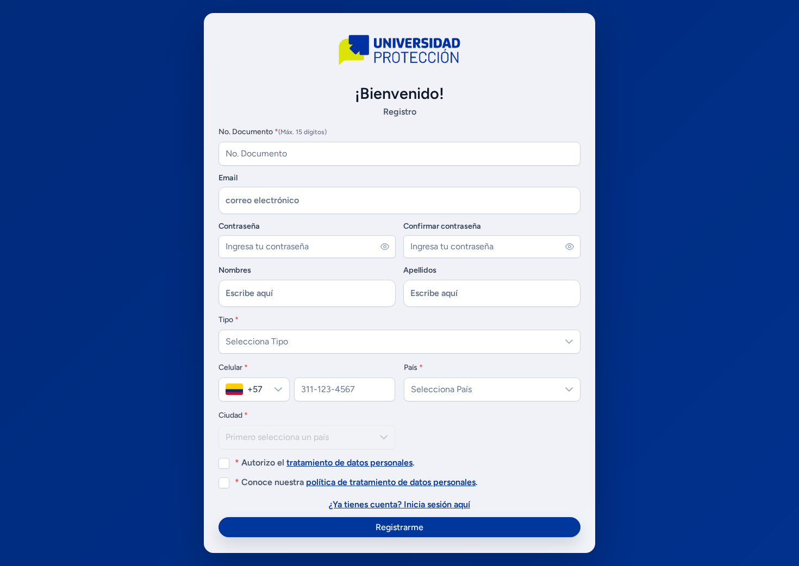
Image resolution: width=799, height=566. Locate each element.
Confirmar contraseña (442, 226)
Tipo (229, 319)
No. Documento (273, 131)
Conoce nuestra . (356, 482)
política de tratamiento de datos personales (391, 482)
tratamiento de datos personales (349, 462)
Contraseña (239, 226)
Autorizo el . (325, 462)
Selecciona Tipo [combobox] (257, 341)
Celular (233, 367)
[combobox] (243, 389)
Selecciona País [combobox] (441, 389)
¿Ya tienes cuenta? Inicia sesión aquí (399, 504)
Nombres (235, 270)
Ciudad (233, 415)
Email (228, 178)
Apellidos (419, 270)
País (413, 367)
